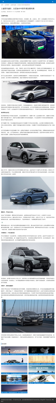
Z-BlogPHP (43, 399)
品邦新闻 (7, 4)
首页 (2, 4)
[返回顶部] (53, 399)
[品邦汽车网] (28, 2)
